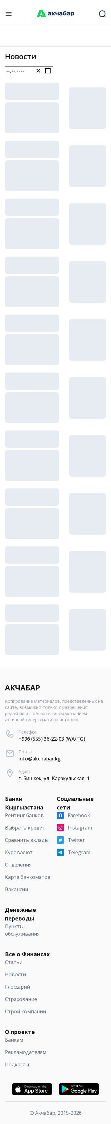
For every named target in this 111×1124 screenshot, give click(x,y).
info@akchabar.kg (39, 758)
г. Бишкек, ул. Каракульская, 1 (54, 778)
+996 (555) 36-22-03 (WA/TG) (51, 738)
